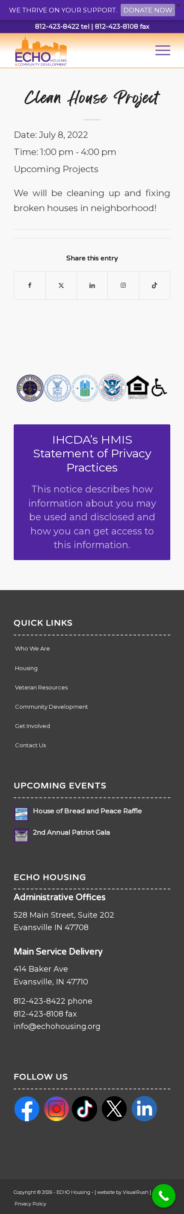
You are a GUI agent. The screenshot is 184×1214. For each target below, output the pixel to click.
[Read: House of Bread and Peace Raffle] (21, 814)
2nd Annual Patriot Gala (71, 832)
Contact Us (30, 745)
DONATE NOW (147, 10)
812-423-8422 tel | (64, 26)
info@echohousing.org (57, 1026)
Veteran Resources (41, 687)
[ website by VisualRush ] (123, 1192)
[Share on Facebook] (29, 285)
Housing (26, 668)
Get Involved (32, 725)
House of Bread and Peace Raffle (87, 811)
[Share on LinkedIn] (92, 285)
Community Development (51, 706)
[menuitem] (158, 50)
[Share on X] (61, 285)
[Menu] (158, 50)
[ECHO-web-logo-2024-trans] (76, 50)
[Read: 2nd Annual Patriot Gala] (21, 835)
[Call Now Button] (163, 1196)
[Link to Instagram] (123, 285)
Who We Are (32, 648)
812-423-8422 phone (53, 1001)
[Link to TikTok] (154, 285)
